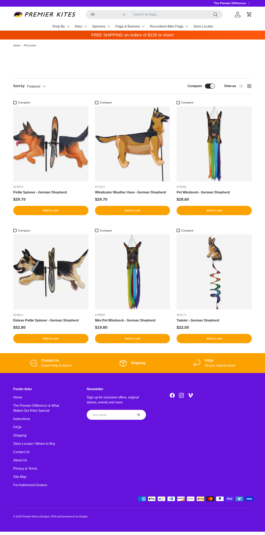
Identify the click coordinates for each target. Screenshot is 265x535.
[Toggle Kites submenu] (85, 26)
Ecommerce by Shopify (74, 516)
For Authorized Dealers (30, 485)
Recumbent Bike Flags (166, 26)
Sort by (19, 86)
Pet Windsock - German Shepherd (203, 192)
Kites (78, 26)
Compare (195, 86)
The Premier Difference (230, 3)
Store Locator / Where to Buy (34, 443)
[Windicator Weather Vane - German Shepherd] (132, 143)
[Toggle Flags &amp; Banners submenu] (143, 26)
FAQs (17, 427)
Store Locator (203, 26)
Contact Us (21, 452)
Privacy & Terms (25, 468)
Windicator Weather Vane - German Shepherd (130, 192)
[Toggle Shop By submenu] (68, 26)
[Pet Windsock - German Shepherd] (214, 143)
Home (16, 45)
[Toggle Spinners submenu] (108, 26)
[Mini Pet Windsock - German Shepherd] (132, 271)
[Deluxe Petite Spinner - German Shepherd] (50, 271)
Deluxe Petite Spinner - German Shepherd (46, 320)
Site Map (19, 477)
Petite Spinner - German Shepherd (40, 192)
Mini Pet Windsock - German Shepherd (125, 320)
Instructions (21, 419)
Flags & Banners (127, 26)
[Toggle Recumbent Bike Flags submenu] (186, 26)
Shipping (19, 435)
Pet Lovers (30, 45)
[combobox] (154, 14)
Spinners (98, 26)
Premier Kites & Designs (35, 516)
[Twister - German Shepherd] (214, 271)
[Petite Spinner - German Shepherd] (50, 143)
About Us (20, 460)
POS (53, 516)
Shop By (58, 26)
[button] (249, 14)
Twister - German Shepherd (198, 320)
